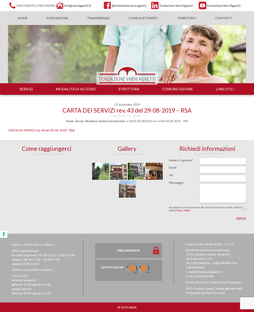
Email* (173, 167)
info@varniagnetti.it (77, 5)
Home (22, 18)
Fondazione (57, 18)
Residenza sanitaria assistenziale (105, 121)
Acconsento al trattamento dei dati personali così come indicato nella (205, 209)
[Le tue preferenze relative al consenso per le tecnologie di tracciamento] (4, 234)
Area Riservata (128, 250)
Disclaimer (234, 282)
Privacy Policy (182, 210)
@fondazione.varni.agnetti (129, 5)
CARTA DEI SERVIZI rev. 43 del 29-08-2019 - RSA (41, 130)
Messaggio (176, 182)
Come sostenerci (143, 18)
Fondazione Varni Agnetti (176, 5)
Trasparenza (98, 18)
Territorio (186, 18)
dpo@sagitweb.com (228, 288)
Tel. (171, 175)
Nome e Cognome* (181, 160)
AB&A (133, 307)
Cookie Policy (216, 282)
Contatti (223, 18)
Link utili (225, 89)
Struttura (128, 89)
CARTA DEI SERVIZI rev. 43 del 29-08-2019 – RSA (127, 110)
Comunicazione (177, 89)
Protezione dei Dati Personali (205, 293)
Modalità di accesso (76, 89)
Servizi (26, 89)
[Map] (46, 186)
